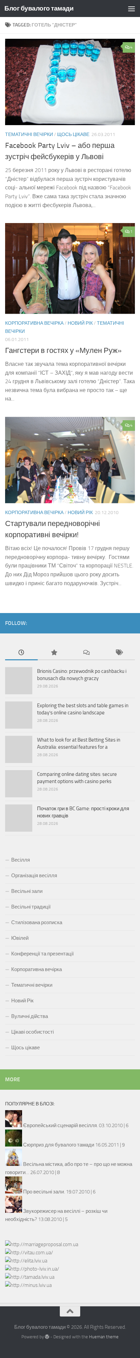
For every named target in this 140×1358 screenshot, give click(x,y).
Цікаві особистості (32, 1032)
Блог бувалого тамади (38, 8)
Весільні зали (26, 891)
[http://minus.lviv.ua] (28, 1285)
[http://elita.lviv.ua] (26, 1261)
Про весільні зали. (44, 1192)
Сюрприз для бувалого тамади (58, 1145)
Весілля (20, 860)
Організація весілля (34, 875)
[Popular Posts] (54, 653)
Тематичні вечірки (29, 134)
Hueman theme (104, 1336)
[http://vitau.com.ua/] (29, 1253)
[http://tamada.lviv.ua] (29, 1277)
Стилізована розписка (36, 922)
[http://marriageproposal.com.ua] (41, 1244)
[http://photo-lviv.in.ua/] (32, 1269)
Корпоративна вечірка (34, 323)
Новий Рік (80, 323)
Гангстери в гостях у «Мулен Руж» (63, 350)
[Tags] (119, 653)
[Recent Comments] (86, 653)
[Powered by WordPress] (47, 1337)
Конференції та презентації (42, 954)
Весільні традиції (31, 907)
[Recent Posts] (21, 653)
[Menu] (131, 8)
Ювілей (20, 938)
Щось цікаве (73, 134)
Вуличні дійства (29, 1016)
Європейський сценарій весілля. (60, 1125)
